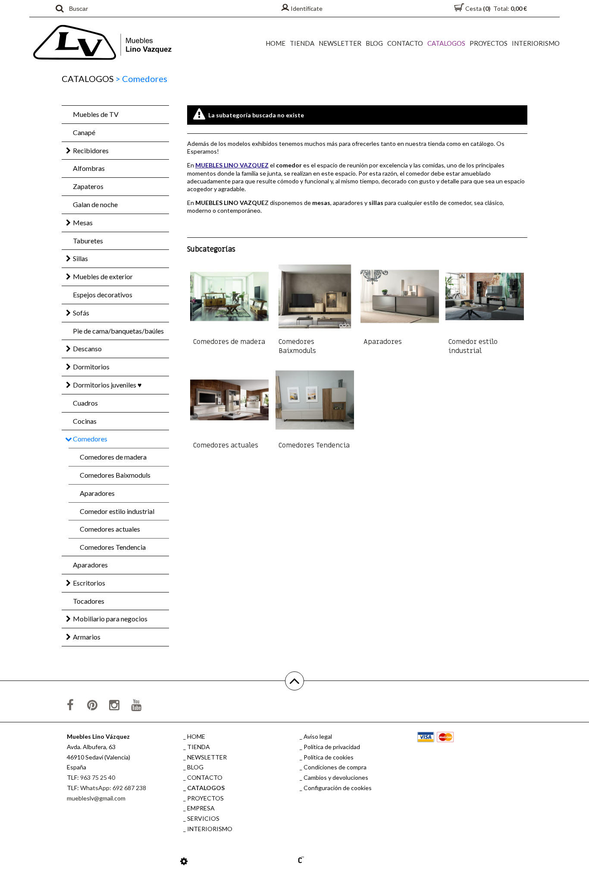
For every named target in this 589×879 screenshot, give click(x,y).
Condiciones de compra (335, 767)
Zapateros (88, 186)
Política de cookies (329, 757)
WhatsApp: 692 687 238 (113, 787)
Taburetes (88, 240)
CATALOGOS (446, 43)
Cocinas (85, 421)
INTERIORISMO (536, 43)
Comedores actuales (110, 529)
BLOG (374, 43)
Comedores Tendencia (113, 547)
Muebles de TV (96, 114)
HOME (275, 43)
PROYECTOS (489, 43)
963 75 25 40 (97, 777)
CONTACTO (405, 43)
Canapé (84, 132)
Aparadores (97, 493)
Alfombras (89, 168)
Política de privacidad (332, 746)
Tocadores (88, 601)
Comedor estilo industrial (117, 511)
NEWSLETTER (340, 43)
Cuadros (85, 403)
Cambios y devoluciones (336, 777)
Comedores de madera (113, 457)
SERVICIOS (203, 818)
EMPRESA (201, 808)
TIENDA (302, 43)
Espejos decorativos (102, 294)
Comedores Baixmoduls (115, 475)
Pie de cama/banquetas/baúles (118, 331)
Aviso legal (318, 736)
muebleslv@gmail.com (96, 798)
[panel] (184, 860)
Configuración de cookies (338, 787)
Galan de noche (95, 204)
